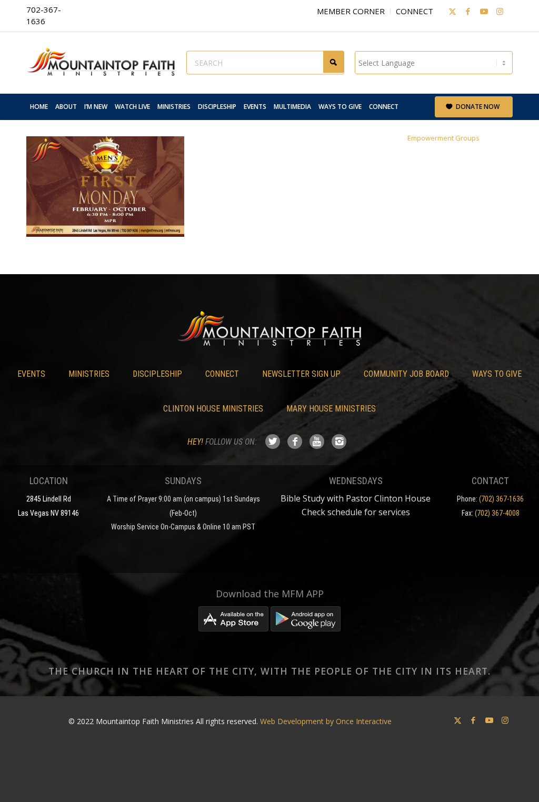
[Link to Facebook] (468, 11)
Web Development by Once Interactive (326, 721)
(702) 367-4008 (497, 513)
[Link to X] (452, 11)
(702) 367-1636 (501, 499)
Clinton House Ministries (213, 409)
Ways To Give (497, 374)
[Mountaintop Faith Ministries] (105, 63)
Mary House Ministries (331, 409)
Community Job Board (406, 374)
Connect (414, 11)
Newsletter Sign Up (301, 374)
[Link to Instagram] (499, 11)
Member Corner (351, 11)
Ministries (88, 374)
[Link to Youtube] (484, 11)
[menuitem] (39, 107)
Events (31, 374)
